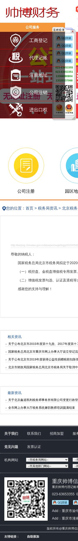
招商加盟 (57, 433)
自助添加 (33, 536)
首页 (29, 208)
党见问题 (11, 447)
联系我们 (34, 433)
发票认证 (34, 447)
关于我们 (11, 433)
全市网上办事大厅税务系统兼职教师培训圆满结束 (41, 407)
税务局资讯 (47, 208)
